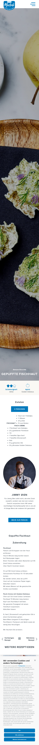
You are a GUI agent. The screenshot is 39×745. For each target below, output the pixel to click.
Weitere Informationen (19, 739)
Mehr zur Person (19, 520)
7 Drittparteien (21, 666)
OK (19, 730)
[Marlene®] (9, 10)
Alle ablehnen (19, 735)
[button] (35, 660)
